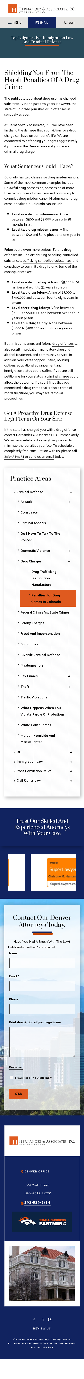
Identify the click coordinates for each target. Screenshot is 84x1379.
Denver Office (36, 1171)
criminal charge (58, 376)
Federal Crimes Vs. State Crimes (45, 612)
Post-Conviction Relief (34, 770)
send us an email (41, 456)
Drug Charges (31, 561)
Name (13, 953)
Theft (25, 686)
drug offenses (63, 343)
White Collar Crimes (36, 724)
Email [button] (44, 23)
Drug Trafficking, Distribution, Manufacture (44, 578)
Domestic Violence (35, 550)
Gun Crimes (29, 644)
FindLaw (48, 1347)
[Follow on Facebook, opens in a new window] (34, 1319)
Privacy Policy (40, 1343)
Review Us (42, 1328)
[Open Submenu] (70, 491)
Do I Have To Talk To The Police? (40, 536)
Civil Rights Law (29, 780)
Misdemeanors (32, 665)
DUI (20, 752)
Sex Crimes (29, 676)
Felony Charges (32, 622)
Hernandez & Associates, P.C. (36, 1339)
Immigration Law (30, 761)
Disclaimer (16, 1066)
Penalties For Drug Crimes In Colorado (46, 598)
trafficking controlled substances (47, 260)
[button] (14, 20)
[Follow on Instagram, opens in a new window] (50, 1319)
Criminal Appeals (33, 522)
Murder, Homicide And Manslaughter (38, 738)
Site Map (26, 1343)
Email (14, 976)
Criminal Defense (30, 491)
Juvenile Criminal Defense (40, 654)
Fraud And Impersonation (40, 633)
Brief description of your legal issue (35, 1022)
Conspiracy (29, 512)
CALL (72, 23)
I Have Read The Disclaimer (33, 1077)
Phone (13, 999)
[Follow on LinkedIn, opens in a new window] (42, 1319)
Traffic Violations (34, 697)
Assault (26, 501)
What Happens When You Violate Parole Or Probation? (42, 710)
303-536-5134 (14, 456)
